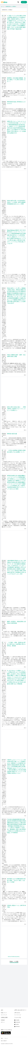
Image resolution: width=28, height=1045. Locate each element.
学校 (2, 1038)
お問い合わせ (17, 1012)
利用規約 (3, 1020)
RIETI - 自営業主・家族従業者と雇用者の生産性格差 (16, 622)
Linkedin (17, 1020)
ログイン (24, 2)
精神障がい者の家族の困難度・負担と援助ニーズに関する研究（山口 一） (16, 79)
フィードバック (17, 1014)
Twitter (17, 1024)
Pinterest (18, 1026)
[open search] (18, 2)
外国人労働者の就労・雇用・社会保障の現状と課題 (16, 355)
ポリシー (3, 1022)
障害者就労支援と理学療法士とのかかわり (16, 102)
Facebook (18, 1022)
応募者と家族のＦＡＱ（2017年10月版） (16, 906)
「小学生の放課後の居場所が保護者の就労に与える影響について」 (16, 451)
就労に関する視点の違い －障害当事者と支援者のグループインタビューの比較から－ (16, 408)
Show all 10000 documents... (14, 956)
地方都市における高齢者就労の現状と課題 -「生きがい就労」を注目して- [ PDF (16, 880)
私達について (4, 1012)
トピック (6, 1038)
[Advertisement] (14, 185)
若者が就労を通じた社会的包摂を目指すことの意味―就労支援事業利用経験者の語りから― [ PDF (16, 202)
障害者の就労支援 (12, 433)
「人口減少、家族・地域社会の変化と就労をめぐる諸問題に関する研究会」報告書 (16, 644)
